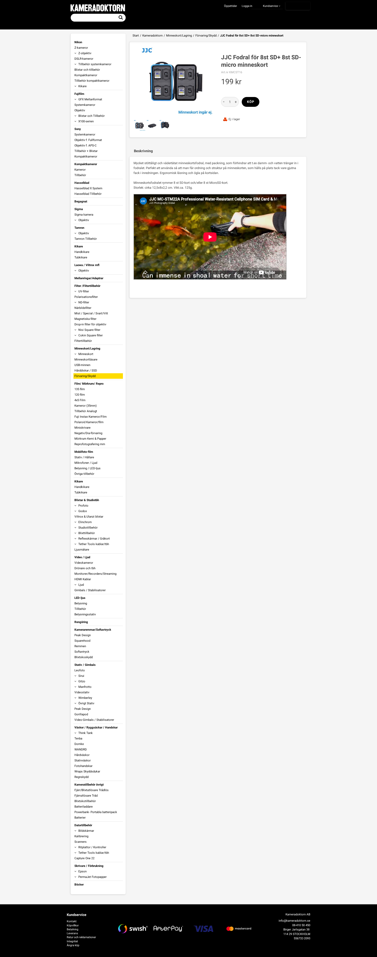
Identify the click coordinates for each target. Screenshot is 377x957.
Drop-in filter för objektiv (90, 324)
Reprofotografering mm (89, 444)
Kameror (80, 169)
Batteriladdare (83, 806)
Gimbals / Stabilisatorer (90, 590)
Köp (250, 102)
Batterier (80, 817)
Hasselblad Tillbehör (88, 194)
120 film (79, 394)
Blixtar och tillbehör (87, 69)
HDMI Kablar (82, 579)
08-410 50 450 (301, 925)
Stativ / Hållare (84, 457)
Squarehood (82, 640)
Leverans (72, 933)
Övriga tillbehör (84, 474)
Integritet (72, 941)
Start (136, 35)
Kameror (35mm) (85, 405)
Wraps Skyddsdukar (87, 771)
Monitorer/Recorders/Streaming (95, 573)
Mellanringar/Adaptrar (88, 278)
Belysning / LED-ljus (87, 468)
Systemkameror (84, 105)
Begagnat (80, 201)
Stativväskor (82, 760)
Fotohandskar (83, 766)
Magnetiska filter (85, 319)
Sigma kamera (83, 214)
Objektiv (79, 110)
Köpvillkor (73, 925)
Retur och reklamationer (81, 937)
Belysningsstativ (85, 614)
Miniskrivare (82, 427)
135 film (79, 389)
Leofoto (79, 670)
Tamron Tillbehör (85, 239)
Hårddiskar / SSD (85, 370)
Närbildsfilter (82, 308)
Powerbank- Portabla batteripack (95, 812)
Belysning (80, 603)
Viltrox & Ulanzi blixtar (88, 516)
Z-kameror (81, 47)
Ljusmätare (81, 549)
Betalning (72, 929)
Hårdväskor (82, 755)
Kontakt (72, 921)
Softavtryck (81, 651)
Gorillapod (81, 714)
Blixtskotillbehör (85, 801)
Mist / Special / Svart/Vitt (91, 313)
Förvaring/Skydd (206, 35)
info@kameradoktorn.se (294, 920)
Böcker (79, 884)
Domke (79, 744)
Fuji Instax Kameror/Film (90, 416)
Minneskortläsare (85, 359)
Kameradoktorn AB (297, 914)
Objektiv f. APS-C (85, 145)
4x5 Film (79, 400)
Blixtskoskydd (83, 657)
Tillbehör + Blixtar (86, 151)
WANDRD (80, 749)
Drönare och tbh (84, 568)
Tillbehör (80, 175)
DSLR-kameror (83, 58)
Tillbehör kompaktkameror (91, 80)
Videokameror (83, 563)
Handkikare (81, 252)
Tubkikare (80, 257)
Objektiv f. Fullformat (88, 140)
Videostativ (81, 692)
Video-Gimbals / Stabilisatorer (94, 720)
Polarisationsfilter (86, 297)
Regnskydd (81, 777)
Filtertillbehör (83, 341)
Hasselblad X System (88, 188)
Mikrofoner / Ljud (85, 463)
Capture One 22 (84, 858)
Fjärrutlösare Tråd (86, 795)
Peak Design (82, 635)
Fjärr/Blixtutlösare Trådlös (91, 790)
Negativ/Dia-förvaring (88, 433)
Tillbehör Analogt (85, 411)
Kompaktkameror (85, 75)
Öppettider (230, 5)
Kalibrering (81, 836)
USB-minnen (82, 365)
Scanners (80, 842)
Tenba (78, 738)
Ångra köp (73, 945)
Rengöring (81, 622)
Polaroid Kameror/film (88, 422)
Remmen (80, 646)
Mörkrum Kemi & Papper (90, 438)
